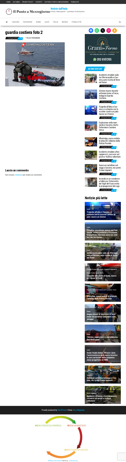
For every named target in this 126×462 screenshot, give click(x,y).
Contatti (39, 2)
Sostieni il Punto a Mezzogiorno (57, 2)
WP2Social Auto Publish (54, 461)
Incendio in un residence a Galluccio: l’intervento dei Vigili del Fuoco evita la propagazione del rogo (109, 182)
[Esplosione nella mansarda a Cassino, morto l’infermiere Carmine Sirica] (91, 126)
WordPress (62, 410)
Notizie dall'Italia (59, 8)
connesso (18, 175)
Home (8, 2)
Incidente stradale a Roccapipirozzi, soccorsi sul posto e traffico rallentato (110, 154)
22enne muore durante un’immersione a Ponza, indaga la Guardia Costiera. (109, 94)
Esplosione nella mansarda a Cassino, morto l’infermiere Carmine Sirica (108, 126)
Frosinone (27, 22)
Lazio (46, 22)
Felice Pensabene (33, 38)
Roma (38, 22)
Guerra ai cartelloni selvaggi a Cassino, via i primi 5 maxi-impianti (110, 167)
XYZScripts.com (73, 461)
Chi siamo (16, 2)
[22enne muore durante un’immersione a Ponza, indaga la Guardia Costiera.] (91, 94)
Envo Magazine (79, 410)
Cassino (15, 22)
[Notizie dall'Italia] (6, 22)
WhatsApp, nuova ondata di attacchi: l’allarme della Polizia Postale (109, 141)
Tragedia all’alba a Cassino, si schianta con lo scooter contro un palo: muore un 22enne (109, 110)
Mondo (65, 22)
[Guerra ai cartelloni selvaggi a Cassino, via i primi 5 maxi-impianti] (91, 168)
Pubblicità (75, 2)
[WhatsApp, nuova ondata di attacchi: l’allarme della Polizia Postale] (91, 142)
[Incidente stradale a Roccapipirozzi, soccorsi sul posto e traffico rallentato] (91, 155)
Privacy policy (27, 2)
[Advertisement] (43, 103)
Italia (55, 22)
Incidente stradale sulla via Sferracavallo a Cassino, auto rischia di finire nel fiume (109, 78)
